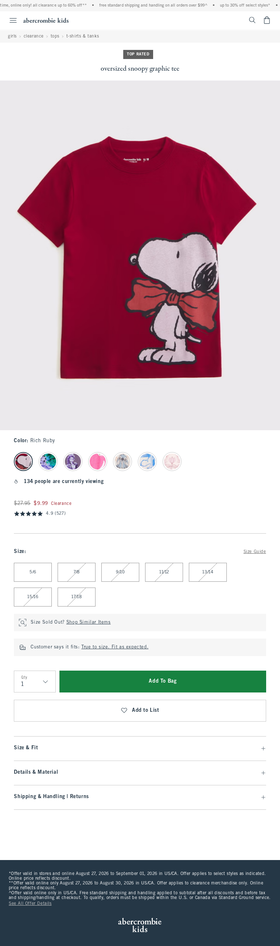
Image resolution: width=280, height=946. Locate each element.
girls (12, 36)
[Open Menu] (9, 20)
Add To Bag (162, 681)
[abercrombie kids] (46, 20)
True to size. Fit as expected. (114, 647)
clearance (34, 36)
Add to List (145, 710)
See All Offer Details (30, 904)
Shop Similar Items (88, 622)
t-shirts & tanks (82, 36)
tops (55, 36)
